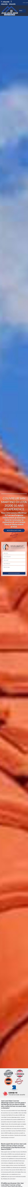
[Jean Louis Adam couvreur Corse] (9, 10)
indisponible (6, 2)
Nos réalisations (14, 530)
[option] (14, 593)
